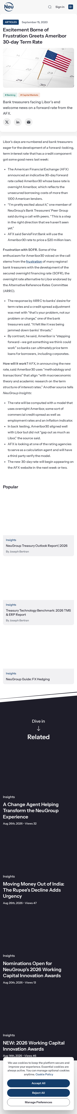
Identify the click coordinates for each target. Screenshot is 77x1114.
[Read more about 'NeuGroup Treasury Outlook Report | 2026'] (38, 515)
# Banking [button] (10, 95)
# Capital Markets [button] (29, 95)
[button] (50, 7)
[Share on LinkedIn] (18, 122)
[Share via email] (29, 122)
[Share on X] (7, 122)
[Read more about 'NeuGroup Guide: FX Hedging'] (38, 649)
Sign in (59, 7)
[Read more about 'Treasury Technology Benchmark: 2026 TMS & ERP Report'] (38, 580)
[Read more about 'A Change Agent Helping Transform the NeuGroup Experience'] (38, 772)
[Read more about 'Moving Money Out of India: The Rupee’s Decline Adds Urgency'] (38, 851)
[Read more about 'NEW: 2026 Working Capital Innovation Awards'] (38, 1010)
